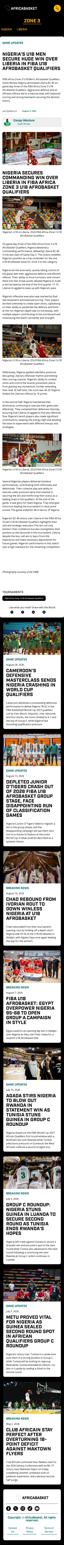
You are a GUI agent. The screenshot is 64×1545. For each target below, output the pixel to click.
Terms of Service (49, 1529)
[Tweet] (22, 612)
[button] (57, 8)
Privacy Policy (30, 1529)
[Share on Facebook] (11, 612)
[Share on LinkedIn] (33, 612)
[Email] (44, 612)
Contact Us (12, 1529)
